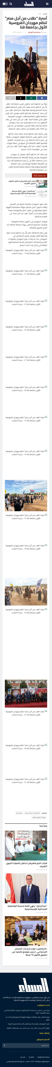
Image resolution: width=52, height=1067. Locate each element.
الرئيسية (45, 13)
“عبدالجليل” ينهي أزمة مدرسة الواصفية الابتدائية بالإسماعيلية (23, 192)
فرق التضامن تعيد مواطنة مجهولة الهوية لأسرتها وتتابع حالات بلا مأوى (28, 1018)
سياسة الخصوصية (43, 1057)
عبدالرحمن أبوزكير (34, 32)
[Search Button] (11, 4)
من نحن (22, 1057)
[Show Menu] (47, 4)
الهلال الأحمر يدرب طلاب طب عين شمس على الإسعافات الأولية (28, 1028)
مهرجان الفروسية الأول (39, 817)
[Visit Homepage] (29, 4)
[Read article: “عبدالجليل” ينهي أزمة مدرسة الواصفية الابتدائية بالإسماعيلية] (41, 194)
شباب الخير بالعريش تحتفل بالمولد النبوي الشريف (22, 182)
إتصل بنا (31, 1057)
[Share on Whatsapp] (31, 98)
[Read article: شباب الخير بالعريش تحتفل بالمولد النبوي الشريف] (41, 184)
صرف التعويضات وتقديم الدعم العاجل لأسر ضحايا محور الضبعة (29, 1023)
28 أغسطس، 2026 (29, 186)
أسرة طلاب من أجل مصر (32, 813)
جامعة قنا (19, 813)
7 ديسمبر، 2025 (18, 32)
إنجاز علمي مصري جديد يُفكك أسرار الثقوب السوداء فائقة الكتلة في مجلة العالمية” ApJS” (27, 1012)
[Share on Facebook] (42, 98)
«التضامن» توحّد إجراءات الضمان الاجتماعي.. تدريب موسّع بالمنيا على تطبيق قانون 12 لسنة (29, 952)
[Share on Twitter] (21, 98)
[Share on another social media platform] (10, 98)
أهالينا (39, 13)
